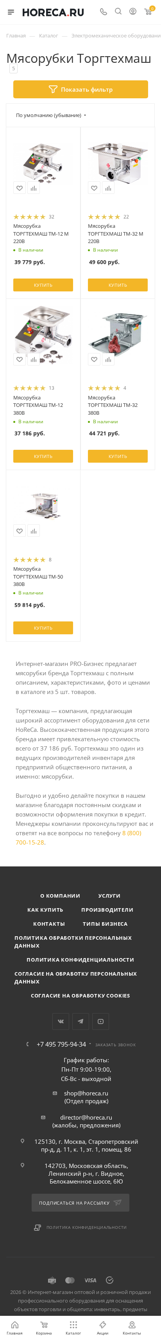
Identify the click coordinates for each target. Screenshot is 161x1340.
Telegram (80, 1021)
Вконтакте (60, 1021)
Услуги (109, 895)
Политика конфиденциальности (80, 959)
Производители (107, 909)
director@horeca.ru (86, 1117)
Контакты (49, 923)
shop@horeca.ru (86, 1093)
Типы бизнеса (105, 923)
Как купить (45, 909)
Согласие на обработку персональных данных (75, 977)
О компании (60, 895)
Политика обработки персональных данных (73, 941)
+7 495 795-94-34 (61, 1044)
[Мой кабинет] (132, 12)
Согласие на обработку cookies (80, 995)
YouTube (100, 1021)
